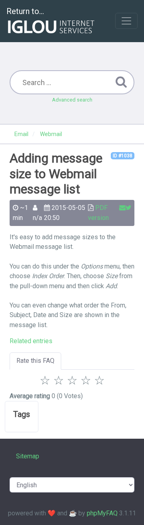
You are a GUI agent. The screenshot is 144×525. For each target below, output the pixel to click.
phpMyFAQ (102, 513)
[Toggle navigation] (126, 21)
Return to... (25, 11)
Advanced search (72, 100)
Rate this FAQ (35, 360)
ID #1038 (122, 156)
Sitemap (27, 456)
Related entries (31, 341)
